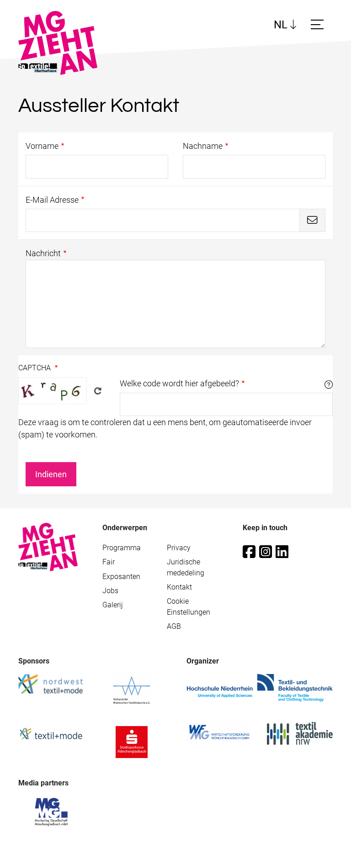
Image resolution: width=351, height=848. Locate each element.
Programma (121, 548)
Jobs (110, 591)
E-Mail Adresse (52, 200)
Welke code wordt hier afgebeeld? (179, 383)
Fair (108, 562)
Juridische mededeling (185, 567)
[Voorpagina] (48, 546)
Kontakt (179, 587)
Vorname (42, 146)
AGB (174, 626)
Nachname (203, 146)
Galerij (112, 605)
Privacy (179, 548)
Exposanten (121, 577)
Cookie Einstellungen (188, 606)
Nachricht (43, 253)
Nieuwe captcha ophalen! (97, 391)
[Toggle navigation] (319, 24)
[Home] (61, 43)
